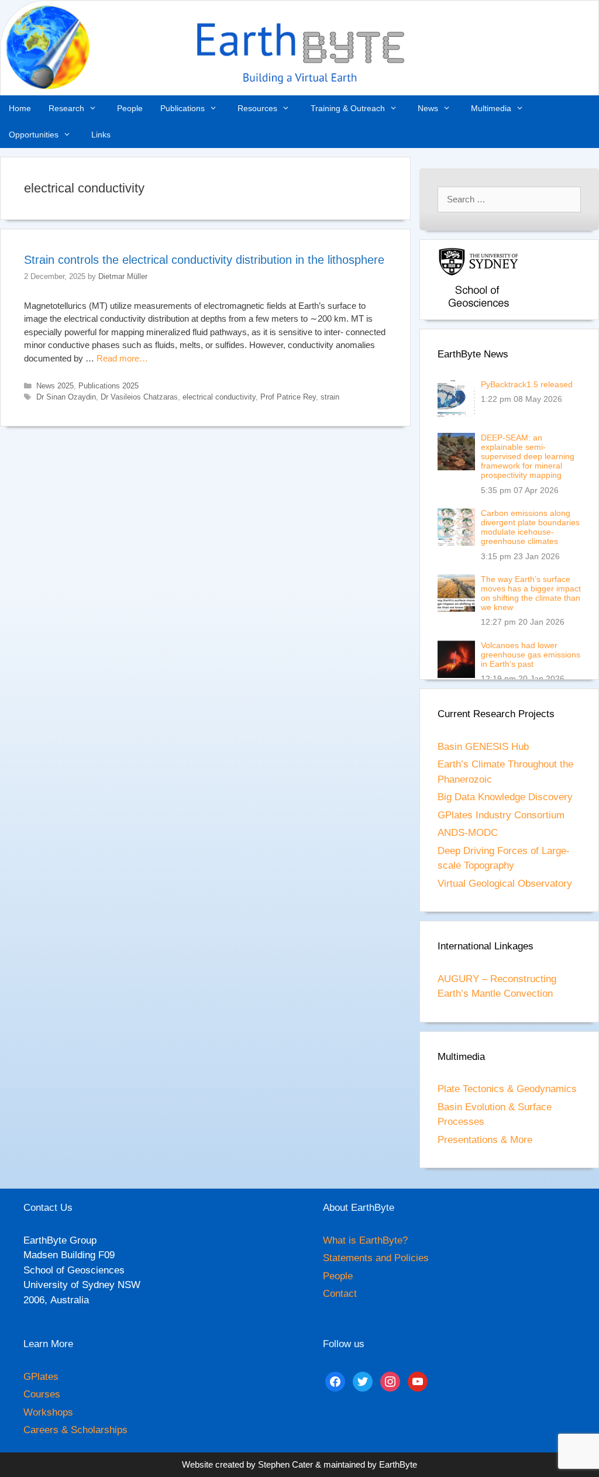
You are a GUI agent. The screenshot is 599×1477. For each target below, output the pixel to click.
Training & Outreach (348, 108)
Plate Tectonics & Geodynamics (507, 1088)
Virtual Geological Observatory (505, 883)
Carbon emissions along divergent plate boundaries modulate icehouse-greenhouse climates (530, 527)
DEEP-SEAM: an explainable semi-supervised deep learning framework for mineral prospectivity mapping (527, 456)
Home (20, 108)
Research (66, 108)
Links (101, 134)
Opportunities (33, 134)
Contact (340, 1293)
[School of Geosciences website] (478, 308)
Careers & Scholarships (75, 1429)
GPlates (40, 1376)
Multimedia (491, 108)
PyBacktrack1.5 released (527, 384)
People (130, 108)
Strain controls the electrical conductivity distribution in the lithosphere (204, 259)
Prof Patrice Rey (288, 397)
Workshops (48, 1412)
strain (330, 397)
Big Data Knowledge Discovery (505, 797)
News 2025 (55, 385)
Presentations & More (485, 1139)
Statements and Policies (376, 1257)
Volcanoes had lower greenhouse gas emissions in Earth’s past (530, 655)
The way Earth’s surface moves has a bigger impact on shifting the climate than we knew (531, 593)
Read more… (122, 358)
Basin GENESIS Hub (483, 746)
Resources (257, 108)
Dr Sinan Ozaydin (66, 397)
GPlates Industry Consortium (501, 815)
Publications (182, 108)
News (428, 108)
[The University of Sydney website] (478, 273)
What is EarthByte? (365, 1240)
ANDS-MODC (468, 832)
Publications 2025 (108, 385)
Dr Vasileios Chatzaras (139, 397)
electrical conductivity (219, 397)
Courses (41, 1394)
